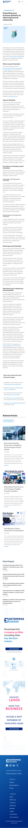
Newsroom (13, 805)
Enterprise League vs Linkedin (14, 773)
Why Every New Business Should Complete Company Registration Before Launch (13, 584)
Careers (12, 811)
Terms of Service (14, 817)
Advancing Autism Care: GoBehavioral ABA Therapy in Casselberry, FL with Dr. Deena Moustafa (14, 592)
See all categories (14, 785)
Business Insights (9, 10)
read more (6, 465)
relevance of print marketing (13, 397)
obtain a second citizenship (17, 56)
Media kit (12, 808)
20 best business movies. (13, 394)
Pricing (11, 788)
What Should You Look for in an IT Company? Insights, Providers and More (14, 489)
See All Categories (8, 420)
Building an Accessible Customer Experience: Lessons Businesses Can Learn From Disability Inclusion (14, 601)
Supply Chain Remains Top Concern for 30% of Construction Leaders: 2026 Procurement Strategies (13, 576)
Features (11, 782)
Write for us (13, 799)
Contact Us (13, 802)
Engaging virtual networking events (13, 402)
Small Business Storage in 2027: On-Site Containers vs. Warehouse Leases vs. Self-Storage (13, 567)
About (11, 797)
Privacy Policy (13, 814)
